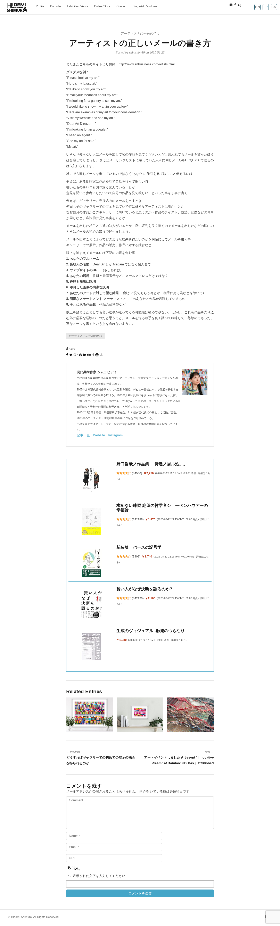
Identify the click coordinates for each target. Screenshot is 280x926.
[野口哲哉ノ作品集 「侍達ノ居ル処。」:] (91, 479)
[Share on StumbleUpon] (101, 355)
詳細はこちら (178, 640)
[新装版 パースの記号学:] (91, 563)
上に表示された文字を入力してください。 (97, 876)
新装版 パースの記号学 (139, 547)
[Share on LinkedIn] (84, 355)
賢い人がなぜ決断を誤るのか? (144, 589)
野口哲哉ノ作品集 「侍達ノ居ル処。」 (151, 464)
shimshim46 (137, 52)
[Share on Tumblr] (93, 355)
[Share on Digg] (89, 355)
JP (266, 7)
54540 (137, 473)
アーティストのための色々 (140, 33)
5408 (136, 556)
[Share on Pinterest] (80, 355)
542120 (138, 598)
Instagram (115, 435)
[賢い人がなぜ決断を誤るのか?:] (91, 604)
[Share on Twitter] (70, 355)
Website (99, 435)
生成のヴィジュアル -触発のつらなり (150, 630)
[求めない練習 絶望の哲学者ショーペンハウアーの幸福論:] (91, 521)
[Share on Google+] (76, 355)
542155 (138, 519)
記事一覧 (83, 435)
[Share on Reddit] (97, 355)
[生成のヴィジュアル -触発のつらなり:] (91, 646)
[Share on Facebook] (67, 355)
